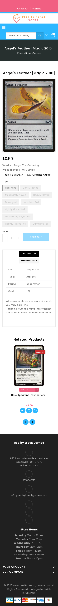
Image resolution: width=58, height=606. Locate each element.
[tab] (29, 254)
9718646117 (29, 480)
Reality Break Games (29, 53)
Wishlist (36, 8)
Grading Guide (41, 174)
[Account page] (47, 35)
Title (5, 181)
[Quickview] (22, 410)
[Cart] (53, 35)
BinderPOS (29, 593)
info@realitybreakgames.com (29, 495)
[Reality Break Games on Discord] (35, 3)
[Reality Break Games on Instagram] (29, 3)
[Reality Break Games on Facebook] (22, 3)
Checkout (23, 8)
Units (5, 231)
